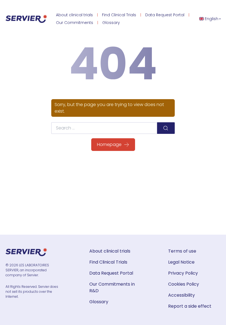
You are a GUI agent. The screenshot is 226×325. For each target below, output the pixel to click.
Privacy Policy (183, 273)
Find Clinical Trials (119, 15)
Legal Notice (181, 262)
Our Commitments (74, 22)
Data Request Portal (164, 15)
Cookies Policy (183, 284)
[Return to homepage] (26, 19)
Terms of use (182, 251)
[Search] (166, 128)
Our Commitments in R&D (112, 287)
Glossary (111, 22)
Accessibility (181, 295)
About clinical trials (74, 15)
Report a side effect (189, 306)
